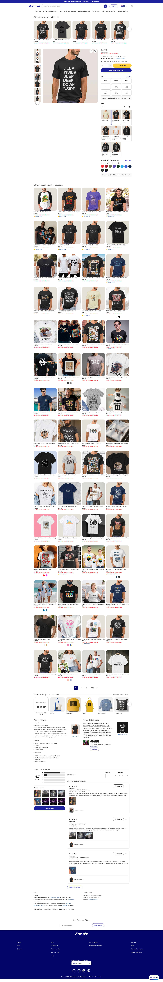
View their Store (93, 746)
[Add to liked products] (95, 51)
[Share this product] (91, 51)
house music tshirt (38, 905)
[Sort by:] (130, 107)
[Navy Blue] (130, 166)
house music (71, 899)
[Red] (102, 166)
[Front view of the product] (70, 76)
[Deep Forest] (118, 166)
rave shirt (64, 905)
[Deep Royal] (126, 166)
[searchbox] (74, 6)
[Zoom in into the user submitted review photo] (37, 793)
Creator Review (73, 826)
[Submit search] (105, 6)
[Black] (106, 170)
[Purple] (114, 166)
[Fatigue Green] (110, 166)
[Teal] (122, 166)
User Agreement (90, 976)
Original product (78, 810)
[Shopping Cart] (132, 6)
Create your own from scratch (75, 736)
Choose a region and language (79, 960)
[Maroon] (106, 166)
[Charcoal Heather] (102, 170)
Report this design (122, 734)
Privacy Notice (98, 976)
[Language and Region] (124, 6)
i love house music (55, 897)
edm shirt (68, 903)
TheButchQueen (120, 58)
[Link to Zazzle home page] (35, 6)
